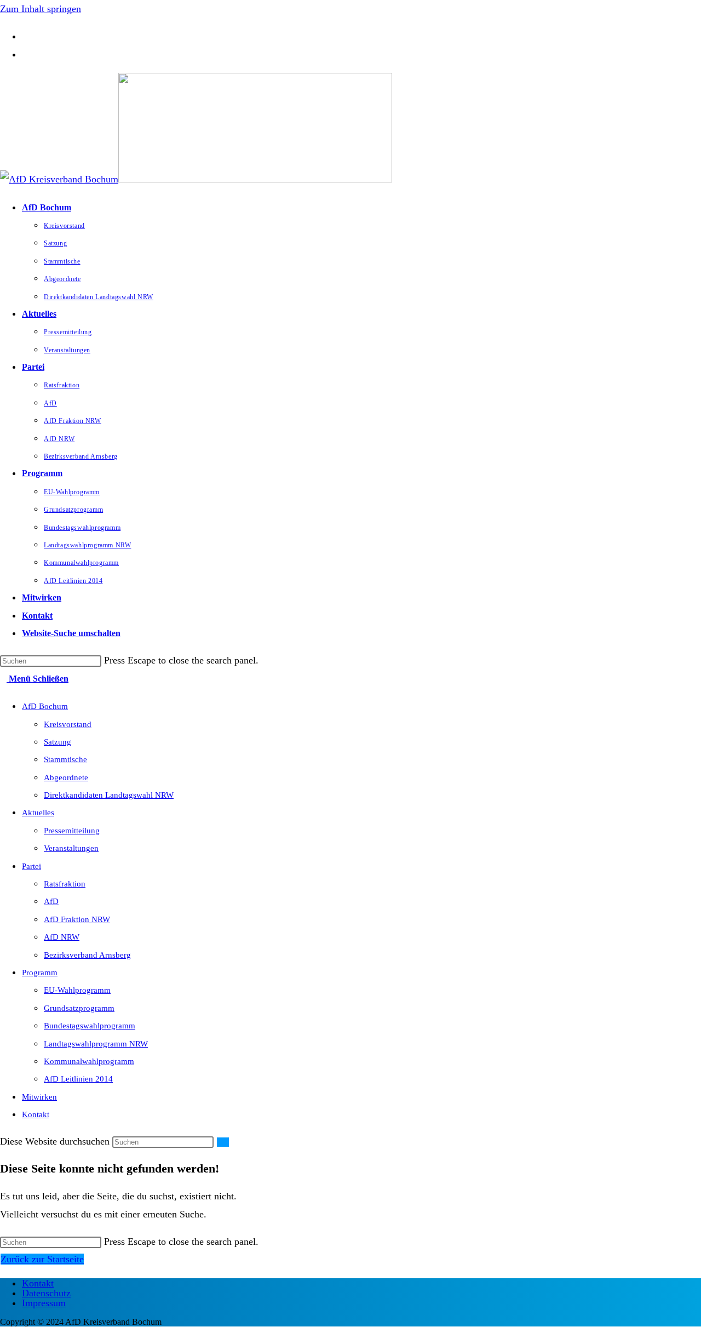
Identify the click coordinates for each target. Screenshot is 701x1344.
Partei (31, 866)
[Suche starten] (222, 1142)
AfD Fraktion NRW (77, 919)
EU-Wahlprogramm (77, 990)
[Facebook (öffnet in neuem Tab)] (26, 36)
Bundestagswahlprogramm (89, 1025)
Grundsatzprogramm (79, 1008)
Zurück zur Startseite (42, 1259)
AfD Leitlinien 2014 (78, 1078)
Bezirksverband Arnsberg (87, 955)
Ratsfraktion (64, 883)
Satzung (57, 741)
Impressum (44, 1302)
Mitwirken (39, 1097)
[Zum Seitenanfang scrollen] (4, 1335)
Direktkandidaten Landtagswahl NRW (109, 795)
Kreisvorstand (67, 724)
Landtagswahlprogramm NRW (96, 1043)
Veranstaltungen (71, 848)
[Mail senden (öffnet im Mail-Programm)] (26, 54)
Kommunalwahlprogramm (89, 1061)
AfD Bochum (45, 706)
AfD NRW (61, 937)
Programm (40, 972)
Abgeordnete (66, 777)
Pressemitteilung (72, 830)
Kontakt (35, 1114)
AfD (51, 901)
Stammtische (65, 759)
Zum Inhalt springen (40, 8)
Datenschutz (46, 1293)
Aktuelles (38, 812)
